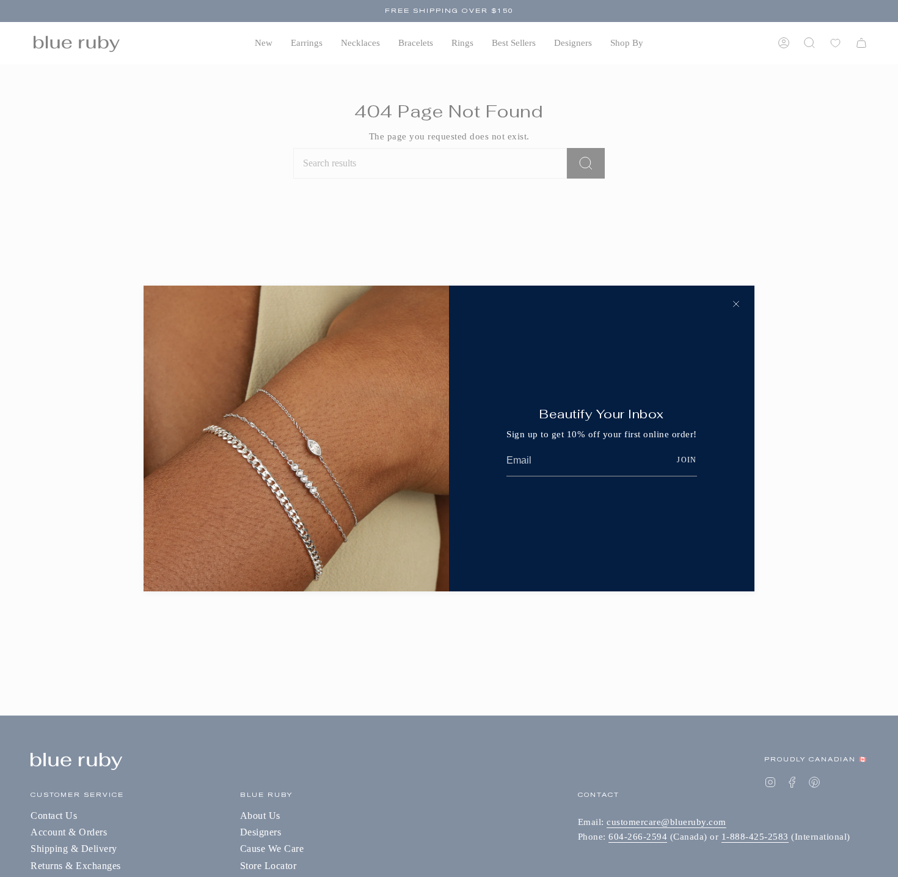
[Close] (736, 304)
